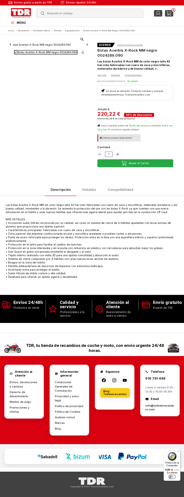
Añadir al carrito (139, 163)
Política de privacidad (69, 406)
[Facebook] (104, 380)
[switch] (172, 477)
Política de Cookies (67, 411)
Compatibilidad (133, 75)
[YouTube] (124, 380)
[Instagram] (114, 380)
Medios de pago (20, 401)
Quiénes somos (65, 417)
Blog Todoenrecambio (115, 393)
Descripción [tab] (61, 189)
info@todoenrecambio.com (159, 407)
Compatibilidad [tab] (120, 189)
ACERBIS (105, 45)
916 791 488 (155, 378)
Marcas (60, 423)
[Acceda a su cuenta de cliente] (158, 13)
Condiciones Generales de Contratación (63, 386)
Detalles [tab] (89, 189)
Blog (58, 428)
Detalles (115, 75)
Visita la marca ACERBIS (130, 45)
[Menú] (178, 452)
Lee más (102, 75)
